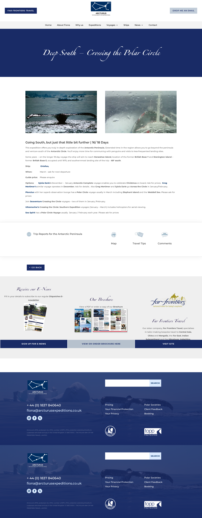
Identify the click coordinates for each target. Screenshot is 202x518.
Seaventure (36, 201)
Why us (79, 25)
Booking (149, 413)
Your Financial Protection (119, 409)
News (137, 25)
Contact (153, 25)
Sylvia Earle (44, 183)
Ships (126, 25)
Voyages (110, 25)
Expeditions (95, 25)
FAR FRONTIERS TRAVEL (21, 10)
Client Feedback (153, 409)
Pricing (109, 404)
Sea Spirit (30, 212)
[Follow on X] (40, 418)
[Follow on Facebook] (34, 418)
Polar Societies (152, 404)
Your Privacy (112, 413)
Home (48, 25)
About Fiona (63, 25)
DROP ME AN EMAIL (183, 10)
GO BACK (36, 267)
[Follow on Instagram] (29, 418)
